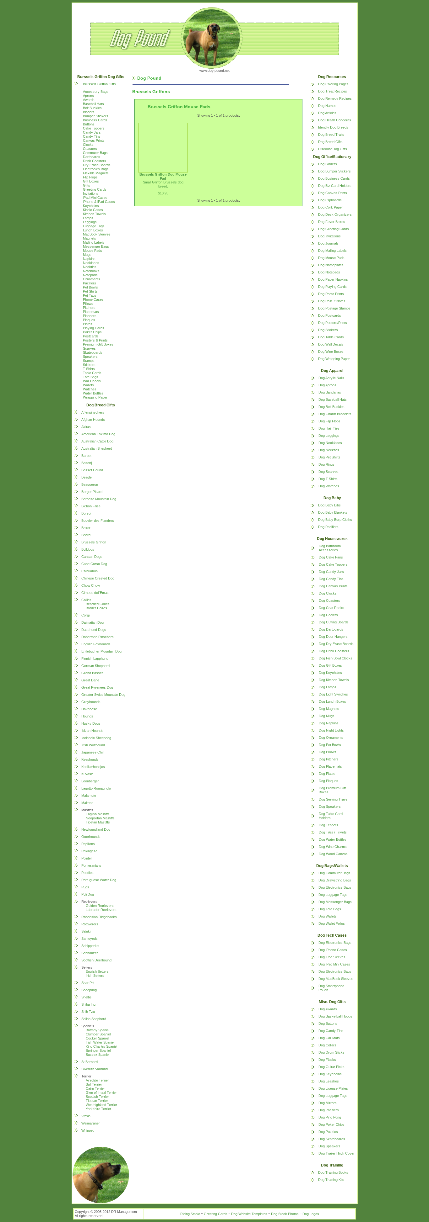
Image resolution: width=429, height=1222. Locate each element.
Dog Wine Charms (333, 847)
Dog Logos (310, 1214)
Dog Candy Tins (331, 579)
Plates (87, 324)
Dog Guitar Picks (331, 1067)
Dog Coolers (328, 615)
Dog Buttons (327, 1023)
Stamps (89, 360)
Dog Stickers (328, 330)
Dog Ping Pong (329, 1117)
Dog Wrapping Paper (334, 359)
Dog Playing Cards (332, 286)
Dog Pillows (327, 752)
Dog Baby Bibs (329, 505)
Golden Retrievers (100, 905)
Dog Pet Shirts (329, 457)
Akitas (86, 427)
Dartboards (91, 157)
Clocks (88, 144)
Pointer (86, 858)
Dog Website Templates (249, 1214)
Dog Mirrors (327, 1103)
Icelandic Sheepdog (96, 738)
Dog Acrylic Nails (331, 378)
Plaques (89, 320)
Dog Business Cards (334, 178)
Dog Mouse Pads (331, 258)
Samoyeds (89, 938)
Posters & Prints (95, 340)
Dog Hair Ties (328, 428)
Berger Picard (91, 492)
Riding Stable (190, 1214)
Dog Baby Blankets (332, 512)
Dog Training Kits (331, 1180)
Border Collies (96, 608)
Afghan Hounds (93, 419)
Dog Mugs (326, 716)
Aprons (88, 96)
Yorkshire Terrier (98, 1109)
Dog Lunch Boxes (332, 701)
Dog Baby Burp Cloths (335, 519)
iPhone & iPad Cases (99, 202)
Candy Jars (92, 132)
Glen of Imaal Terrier (101, 1092)
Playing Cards (93, 328)
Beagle (86, 477)
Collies (86, 600)
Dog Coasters (329, 600)
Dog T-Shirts (328, 479)
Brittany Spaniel (97, 1030)
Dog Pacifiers (328, 527)
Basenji (86, 463)
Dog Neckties (328, 450)
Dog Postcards (329, 315)
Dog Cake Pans (331, 557)
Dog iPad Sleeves (331, 957)
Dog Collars (327, 1045)
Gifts (86, 185)
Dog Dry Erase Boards (336, 644)
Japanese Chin (92, 752)
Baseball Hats (93, 104)
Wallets (88, 385)
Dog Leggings (328, 435)
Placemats (91, 312)
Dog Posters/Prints (332, 323)
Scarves (89, 348)
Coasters (90, 149)
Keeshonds (90, 759)
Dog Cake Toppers (333, 564)
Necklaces (91, 263)
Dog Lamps (327, 687)
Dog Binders (327, 164)
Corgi (85, 615)
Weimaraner (90, 1123)
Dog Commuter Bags (334, 873)
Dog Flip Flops (329, 421)
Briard (85, 535)
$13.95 (163, 193)
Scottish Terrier (97, 1096)
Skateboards (92, 352)
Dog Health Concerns (334, 120)
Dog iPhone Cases (332, 950)
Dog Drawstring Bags (334, 880)
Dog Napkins (329, 723)
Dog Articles (327, 113)
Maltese (87, 803)
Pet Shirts (90, 291)
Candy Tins (91, 136)
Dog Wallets (327, 916)
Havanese (89, 709)
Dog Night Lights (331, 730)
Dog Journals (328, 243)
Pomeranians (91, 865)
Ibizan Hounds (92, 731)
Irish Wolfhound (93, 745)
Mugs (87, 255)
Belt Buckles (92, 108)
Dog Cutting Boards (334, 622)
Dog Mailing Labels (332, 250)
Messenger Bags (96, 246)
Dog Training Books (333, 1172)
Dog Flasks (327, 1059)
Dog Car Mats (329, 1038)
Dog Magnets (329, 709)
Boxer (85, 528)
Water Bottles (93, 393)
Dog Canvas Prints (332, 193)
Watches (89, 389)
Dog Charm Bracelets (334, 414)
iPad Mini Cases (95, 197)
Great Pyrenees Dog (97, 687)
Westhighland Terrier (101, 1105)
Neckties (89, 267)
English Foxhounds (96, 644)
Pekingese (89, 851)
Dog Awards (327, 1009)
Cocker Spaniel (97, 1038)
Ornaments (91, 279)
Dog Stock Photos (285, 1214)
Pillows (88, 303)
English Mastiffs (98, 814)
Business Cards (95, 120)
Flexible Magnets (96, 173)
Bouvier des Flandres (97, 520)
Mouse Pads (92, 250)
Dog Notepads (329, 272)
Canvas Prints (94, 140)
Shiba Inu (88, 1004)
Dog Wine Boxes (331, 351)
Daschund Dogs (93, 630)
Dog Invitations (329, 236)
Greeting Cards (94, 189)
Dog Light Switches (333, 694)
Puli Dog (87, 894)
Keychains (91, 206)
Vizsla (85, 1116)
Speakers (90, 356)
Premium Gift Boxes (98, 344)
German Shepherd (95, 666)
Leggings (90, 222)
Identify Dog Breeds (333, 127)
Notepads (90, 275)
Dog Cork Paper (330, 207)
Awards (89, 100)
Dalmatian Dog (92, 622)
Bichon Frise (90, 506)
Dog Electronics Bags (334, 887)
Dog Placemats (330, 766)
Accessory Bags (95, 91)
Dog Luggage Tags (332, 895)
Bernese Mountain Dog (98, 499)
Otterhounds (90, 836)
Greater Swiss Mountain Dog (103, 694)
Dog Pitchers (329, 759)
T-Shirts (89, 369)
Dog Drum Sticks (331, 1052)
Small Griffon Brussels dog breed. (163, 184)
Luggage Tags (94, 226)
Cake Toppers (94, 128)
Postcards (91, 336)
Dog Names (327, 106)
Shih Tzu (88, 1011)
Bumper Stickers (95, 116)
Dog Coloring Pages (333, 84)
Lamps (88, 218)
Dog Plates (327, 773)
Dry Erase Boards (97, 165)
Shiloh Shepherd (93, 1019)
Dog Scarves (328, 471)
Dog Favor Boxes (331, 222)
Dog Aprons (327, 385)
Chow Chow (90, 585)
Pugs (85, 887)
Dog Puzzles (328, 1132)
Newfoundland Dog (95, 829)
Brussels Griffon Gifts (99, 84)
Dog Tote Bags (329, 909)
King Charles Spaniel (101, 1046)
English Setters (97, 971)
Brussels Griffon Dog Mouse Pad (163, 176)
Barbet (86, 456)
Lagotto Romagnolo (96, 788)
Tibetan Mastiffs (98, 822)
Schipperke (90, 946)
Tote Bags (90, 377)
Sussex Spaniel (97, 1054)
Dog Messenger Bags (335, 902)
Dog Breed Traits (331, 134)
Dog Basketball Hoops (335, 1016)
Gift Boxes (91, 181)
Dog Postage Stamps (334, 308)
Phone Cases (93, 299)
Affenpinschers (92, 412)
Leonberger (90, 781)
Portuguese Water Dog (98, 880)
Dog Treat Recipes (332, 91)
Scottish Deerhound (96, 960)
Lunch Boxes (93, 230)
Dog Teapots (328, 825)
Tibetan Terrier (97, 1101)
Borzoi (86, 513)
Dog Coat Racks (331, 608)
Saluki (85, 931)
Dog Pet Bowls (330, 745)
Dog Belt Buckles (331, 407)
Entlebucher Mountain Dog (101, 651)
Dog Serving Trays (333, 799)
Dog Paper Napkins (333, 279)
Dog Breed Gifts (330, 142)
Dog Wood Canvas (333, 854)
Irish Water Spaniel (100, 1042)
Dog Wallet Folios (331, 923)
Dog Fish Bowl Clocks (335, 658)
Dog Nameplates (331, 265)
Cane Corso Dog (94, 564)
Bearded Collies (98, 604)
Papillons (88, 844)
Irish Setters (95, 975)
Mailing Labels (93, 242)
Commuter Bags (95, 153)
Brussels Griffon (93, 542)
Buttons (89, 124)
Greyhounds (90, 702)
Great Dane (90, 680)
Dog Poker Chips (331, 1124)
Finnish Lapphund (94, 658)
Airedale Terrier (97, 1080)
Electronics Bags (96, 169)
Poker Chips (92, 332)
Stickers (89, 365)
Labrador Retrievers (101, 910)
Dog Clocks (328, 593)
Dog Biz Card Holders (334, 186)
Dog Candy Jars (331, 572)
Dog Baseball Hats (332, 399)
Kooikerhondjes (93, 767)
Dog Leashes (328, 1081)
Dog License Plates (333, 1088)
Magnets (89, 238)
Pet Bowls (90, 287)
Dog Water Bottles (332, 839)
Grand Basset (92, 673)
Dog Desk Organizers (335, 214)
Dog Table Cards (331, 337)
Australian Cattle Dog (97, 441)
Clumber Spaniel (98, 1034)
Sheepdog (89, 990)
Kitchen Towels (94, 214)
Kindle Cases (93, 210)
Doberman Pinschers (97, 637)
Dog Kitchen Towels (334, 680)
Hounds (87, 716)
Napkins (89, 259)
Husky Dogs (90, 723)
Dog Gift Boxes (330, 665)
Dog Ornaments (331, 737)
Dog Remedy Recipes (335, 98)
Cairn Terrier (95, 1088)
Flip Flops (90, 177)
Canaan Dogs (91, 556)
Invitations (90, 193)
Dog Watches (328, 486)
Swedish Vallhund (94, 1069)
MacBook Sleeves (97, 234)
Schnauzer (89, 953)
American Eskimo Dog (98, 434)
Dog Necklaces (330, 443)
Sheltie (86, 997)
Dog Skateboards (331, 1139)
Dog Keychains (330, 672)
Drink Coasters (94, 161)
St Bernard (89, 1062)
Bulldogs (87, 549)
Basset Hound (92, 470)
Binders (89, 112)
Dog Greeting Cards (333, 229)
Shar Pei (87, 983)
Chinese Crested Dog (97, 578)
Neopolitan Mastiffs (100, 818)
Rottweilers (89, 924)
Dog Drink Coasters (334, 651)
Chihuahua (89, 571)
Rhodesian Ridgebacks (99, 917)
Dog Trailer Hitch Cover (336, 1153)
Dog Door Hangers (333, 636)
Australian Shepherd (96, 448)
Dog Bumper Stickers (334, 171)
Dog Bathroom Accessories (330, 548)
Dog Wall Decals (330, 344)
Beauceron (89, 484)
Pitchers (89, 307)
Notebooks (91, 271)
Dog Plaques (328, 781)
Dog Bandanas (329, 392)
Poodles (87, 873)
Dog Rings (326, 464)
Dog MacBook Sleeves (335, 979)
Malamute (88, 795)
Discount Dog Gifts (332, 149)
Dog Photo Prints (331, 294)
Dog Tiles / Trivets (333, 832)
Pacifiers (89, 283)
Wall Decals (92, 381)
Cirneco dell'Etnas (95, 593)
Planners (89, 316)
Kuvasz (87, 774)
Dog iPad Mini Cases (334, 964)
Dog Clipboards (330, 200)
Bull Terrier (94, 1084)
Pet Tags (89, 295)
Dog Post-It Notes (331, 301)
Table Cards (92, 373)
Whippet (87, 1130)
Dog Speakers (330, 806)
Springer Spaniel (98, 1050)
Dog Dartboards (331, 629)
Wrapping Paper (95, 397)
